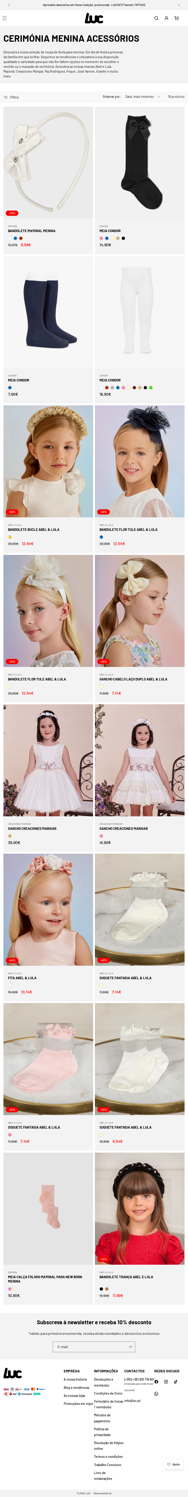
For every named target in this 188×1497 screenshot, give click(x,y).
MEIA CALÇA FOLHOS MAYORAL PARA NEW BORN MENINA (45, 1279)
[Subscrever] (130, 1346)
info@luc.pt (132, 1401)
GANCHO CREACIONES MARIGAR (32, 828)
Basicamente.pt (102, 1493)
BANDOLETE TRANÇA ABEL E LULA (126, 1277)
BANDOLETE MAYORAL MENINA (31, 231)
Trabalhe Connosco (107, 1465)
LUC (88, 1493)
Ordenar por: (112, 97)
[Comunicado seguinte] (179, 5)
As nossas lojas (74, 1396)
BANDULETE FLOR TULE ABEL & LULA (129, 529)
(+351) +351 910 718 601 (139, 1379)
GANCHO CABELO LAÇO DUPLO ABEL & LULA (133, 679)
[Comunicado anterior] (9, 5)
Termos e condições (108, 1457)
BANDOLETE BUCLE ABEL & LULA (33, 529)
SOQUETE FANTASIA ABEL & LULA (126, 978)
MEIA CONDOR (110, 231)
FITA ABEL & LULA (22, 978)
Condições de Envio (108, 1393)
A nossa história (75, 1379)
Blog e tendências (76, 1388)
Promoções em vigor (78, 1404)
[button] (156, 18)
